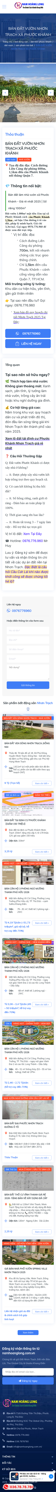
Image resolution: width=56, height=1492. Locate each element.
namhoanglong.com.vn (26, 1482)
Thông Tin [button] (8, 1456)
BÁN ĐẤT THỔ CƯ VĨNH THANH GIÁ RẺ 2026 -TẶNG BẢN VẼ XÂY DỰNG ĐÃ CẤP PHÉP (25, 1198)
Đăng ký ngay (29, 1380)
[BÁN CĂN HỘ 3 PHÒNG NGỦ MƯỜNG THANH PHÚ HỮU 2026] (28, 872)
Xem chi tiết (41, 783)
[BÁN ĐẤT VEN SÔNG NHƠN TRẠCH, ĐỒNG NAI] (28, 726)
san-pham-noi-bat (24, 45)
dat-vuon (8, 45)
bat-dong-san (21, 41)
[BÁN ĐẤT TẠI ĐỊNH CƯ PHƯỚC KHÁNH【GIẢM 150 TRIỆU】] (28, 803)
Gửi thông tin (28, 685)
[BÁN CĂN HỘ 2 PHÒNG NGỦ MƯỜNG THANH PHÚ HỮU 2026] (28, 950)
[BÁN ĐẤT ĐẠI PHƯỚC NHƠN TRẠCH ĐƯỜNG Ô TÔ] (28, 1106)
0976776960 (21, 611)
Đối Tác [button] (7, 1462)
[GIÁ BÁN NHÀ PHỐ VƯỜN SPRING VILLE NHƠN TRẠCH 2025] (28, 1252)
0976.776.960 (24, 305)
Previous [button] (5, 93)
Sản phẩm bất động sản (28, 703)
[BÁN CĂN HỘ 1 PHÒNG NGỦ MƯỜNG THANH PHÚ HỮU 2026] (28, 1032)
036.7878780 (18, 1441)
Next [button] (51, 93)
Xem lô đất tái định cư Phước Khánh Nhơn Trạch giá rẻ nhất (27, 443)
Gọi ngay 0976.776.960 (30, 226)
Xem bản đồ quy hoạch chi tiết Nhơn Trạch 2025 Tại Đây (30, 317)
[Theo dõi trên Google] (35, 1487)
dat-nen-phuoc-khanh (41, 41)
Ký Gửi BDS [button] (8, 1469)
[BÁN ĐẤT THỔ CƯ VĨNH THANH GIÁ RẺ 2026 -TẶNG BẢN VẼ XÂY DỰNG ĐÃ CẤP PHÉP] (28, 1178)
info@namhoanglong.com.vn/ (24, 1446)
